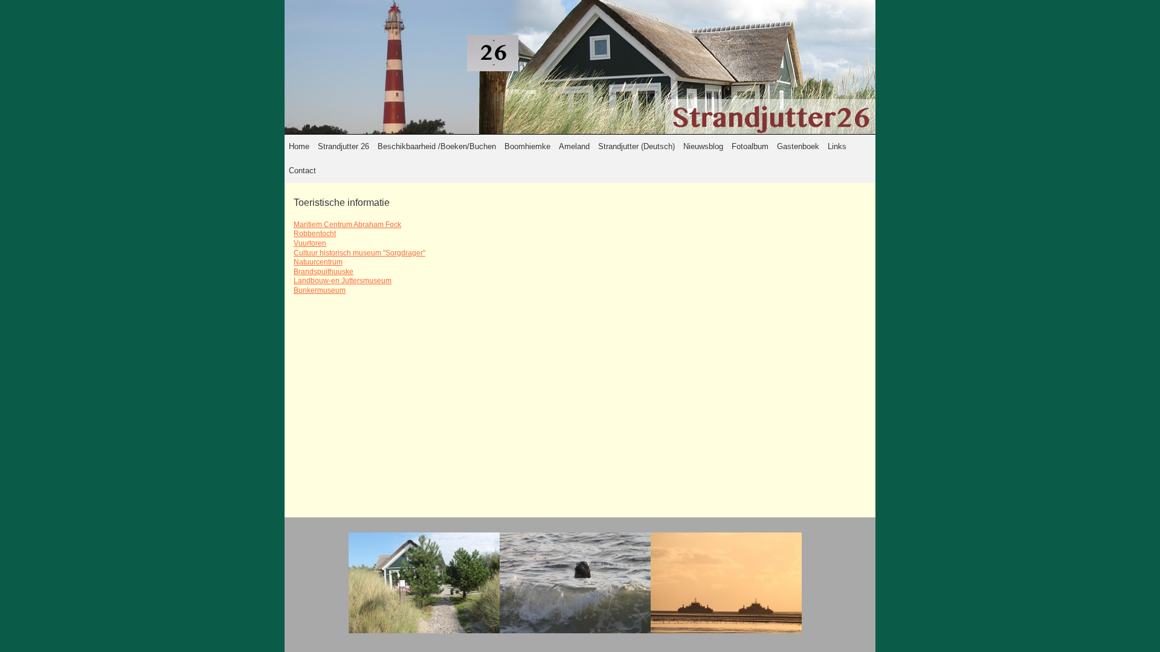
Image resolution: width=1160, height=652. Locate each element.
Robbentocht (315, 233)
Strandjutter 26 (343, 146)
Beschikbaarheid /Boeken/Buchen (437, 146)
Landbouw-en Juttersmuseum (343, 280)
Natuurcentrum (318, 262)
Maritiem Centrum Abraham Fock (347, 224)
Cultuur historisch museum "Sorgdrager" (359, 253)
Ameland (574, 146)
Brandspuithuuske (323, 271)
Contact (302, 170)
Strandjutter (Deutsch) (636, 146)
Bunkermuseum (320, 290)
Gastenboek (798, 146)
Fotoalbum (750, 146)
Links (837, 146)
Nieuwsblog (703, 146)
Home (299, 146)
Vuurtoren (310, 243)
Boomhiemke (527, 146)
